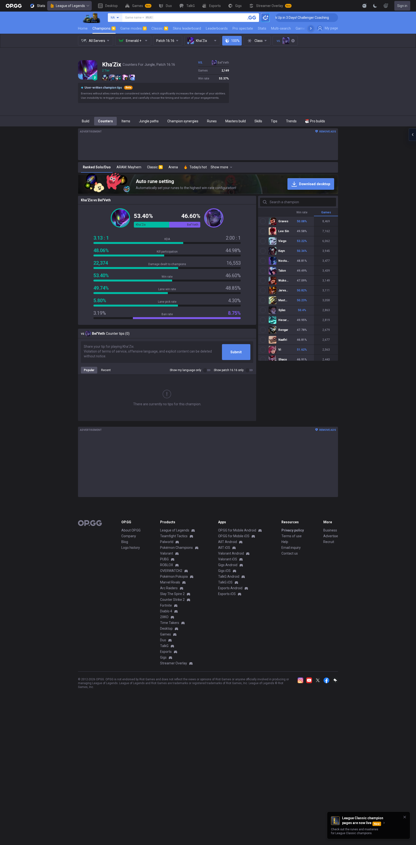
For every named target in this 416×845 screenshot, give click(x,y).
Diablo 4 (166, 611)
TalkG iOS (225, 582)
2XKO (164, 617)
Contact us (289, 553)
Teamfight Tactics (174, 536)
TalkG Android (228, 576)
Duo (163, 640)
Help (284, 542)
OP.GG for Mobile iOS (233, 536)
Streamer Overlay (173, 663)
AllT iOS (224, 548)
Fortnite (166, 605)
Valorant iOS (227, 559)
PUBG (164, 559)
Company (128, 536)
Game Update (306, 28)
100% (235, 41)
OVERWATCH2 (171, 571)
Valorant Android (231, 553)
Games (165, 634)
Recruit (328, 542)
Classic (159, 28)
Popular (89, 370)
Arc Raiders (169, 588)
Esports (166, 652)
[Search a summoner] (252, 17)
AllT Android (227, 542)
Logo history (130, 548)
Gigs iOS (224, 571)
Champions (103, 28)
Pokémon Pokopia (174, 576)
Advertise (330, 536)
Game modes (133, 28)
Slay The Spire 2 (172, 594)
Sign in (402, 6)
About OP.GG (131, 530)
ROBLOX (166, 565)
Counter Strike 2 (172, 600)
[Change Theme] (375, 6)
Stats (262, 28)
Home (83, 28)
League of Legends (70, 6)
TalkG (164, 646)
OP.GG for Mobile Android (237, 530)
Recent (106, 370)
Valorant (166, 553)
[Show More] (364, 6)
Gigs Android (227, 565)
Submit (236, 352)
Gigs (163, 657)
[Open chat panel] (412, 134)
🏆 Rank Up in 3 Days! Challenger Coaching (275, 18)
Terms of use (291, 536)
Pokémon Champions (176, 548)
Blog (124, 542)
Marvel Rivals (170, 582)
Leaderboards (217, 28)
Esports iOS (227, 594)
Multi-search (281, 28)
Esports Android (230, 588)
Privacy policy (292, 530)
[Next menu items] (310, 28)
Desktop (166, 628)
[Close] (404, 817)
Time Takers (169, 623)
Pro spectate (243, 28)
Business (330, 530)
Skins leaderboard (187, 28)
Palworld (166, 542)
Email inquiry (291, 548)
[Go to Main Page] (13, 6)
